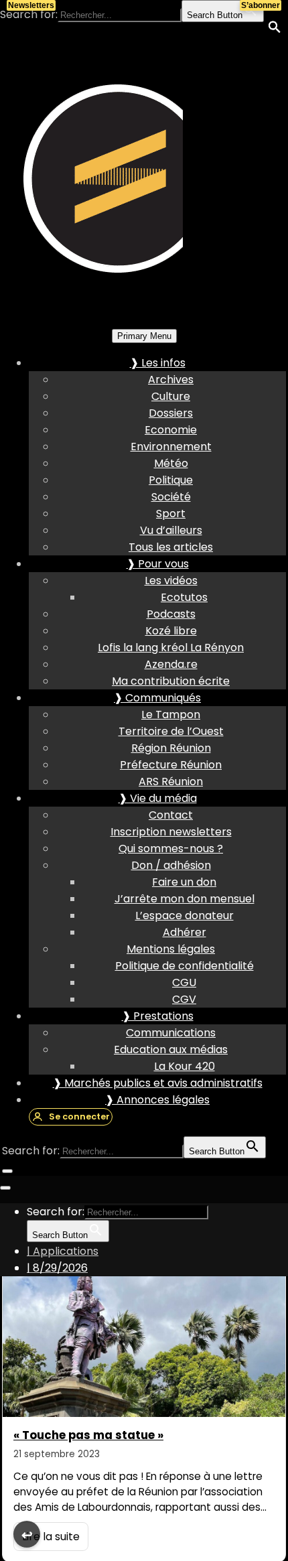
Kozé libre (171, 630)
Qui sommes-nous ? (171, 848)
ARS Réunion (171, 781)
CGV (184, 999)
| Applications (62, 1251)
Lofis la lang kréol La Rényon (171, 647)
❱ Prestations (158, 1016)
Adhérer (184, 932)
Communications (171, 1032)
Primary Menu (144, 336)
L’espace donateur (184, 915)
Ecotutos (184, 597)
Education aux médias (171, 1049)
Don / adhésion (171, 865)
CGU (184, 982)
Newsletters (31, 5)
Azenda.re (171, 664)
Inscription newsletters (171, 831)
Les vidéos (171, 580)
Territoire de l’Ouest (171, 731)
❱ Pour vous (158, 563)
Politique (171, 480)
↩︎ (27, 1535)
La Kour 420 (184, 1066)
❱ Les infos (158, 362)
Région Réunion (171, 748)
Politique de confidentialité (184, 965)
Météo (171, 463)
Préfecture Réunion (171, 764)
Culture (170, 396)
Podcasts (171, 614)
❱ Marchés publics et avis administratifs (158, 1083)
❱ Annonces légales (157, 1099)
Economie (171, 429)
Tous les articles (171, 547)
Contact (171, 815)
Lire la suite (51, 1536)
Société (171, 496)
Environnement (171, 446)
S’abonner (260, 5)
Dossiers (171, 413)
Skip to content (40, 31)
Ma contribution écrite (171, 681)
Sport (171, 513)
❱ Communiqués (157, 697)
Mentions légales (171, 949)
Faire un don (184, 882)
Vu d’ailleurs (171, 530)
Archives (171, 379)
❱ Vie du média (158, 798)
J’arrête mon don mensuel (185, 898)
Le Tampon (170, 714)
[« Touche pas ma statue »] (144, 1337)
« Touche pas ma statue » (88, 1435)
